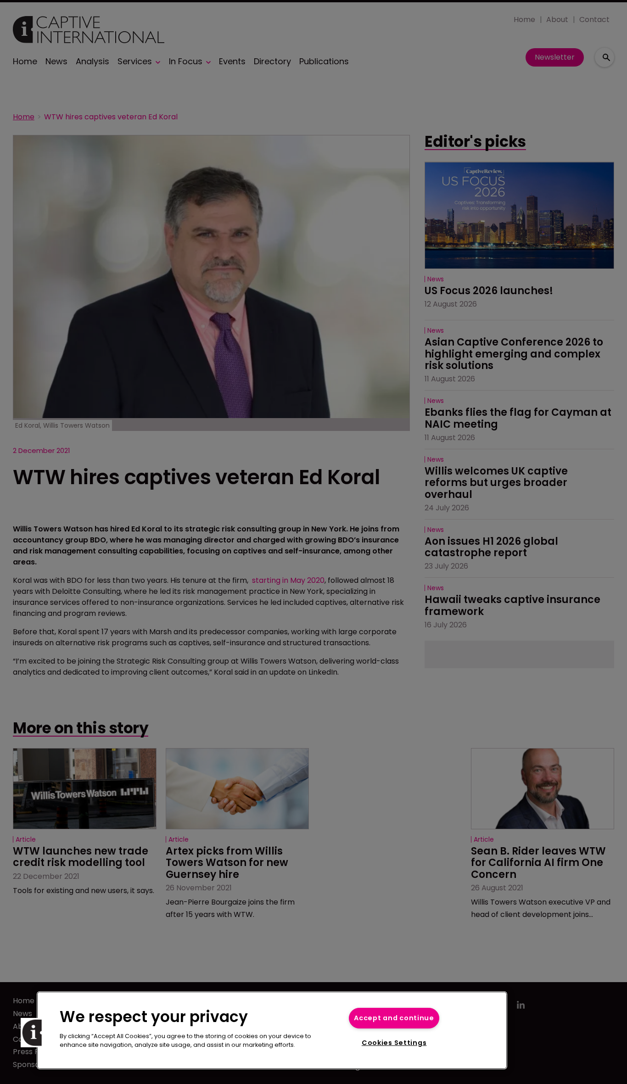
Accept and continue (394, 1018)
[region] (272, 1030)
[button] (35, 1032)
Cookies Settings (394, 1042)
